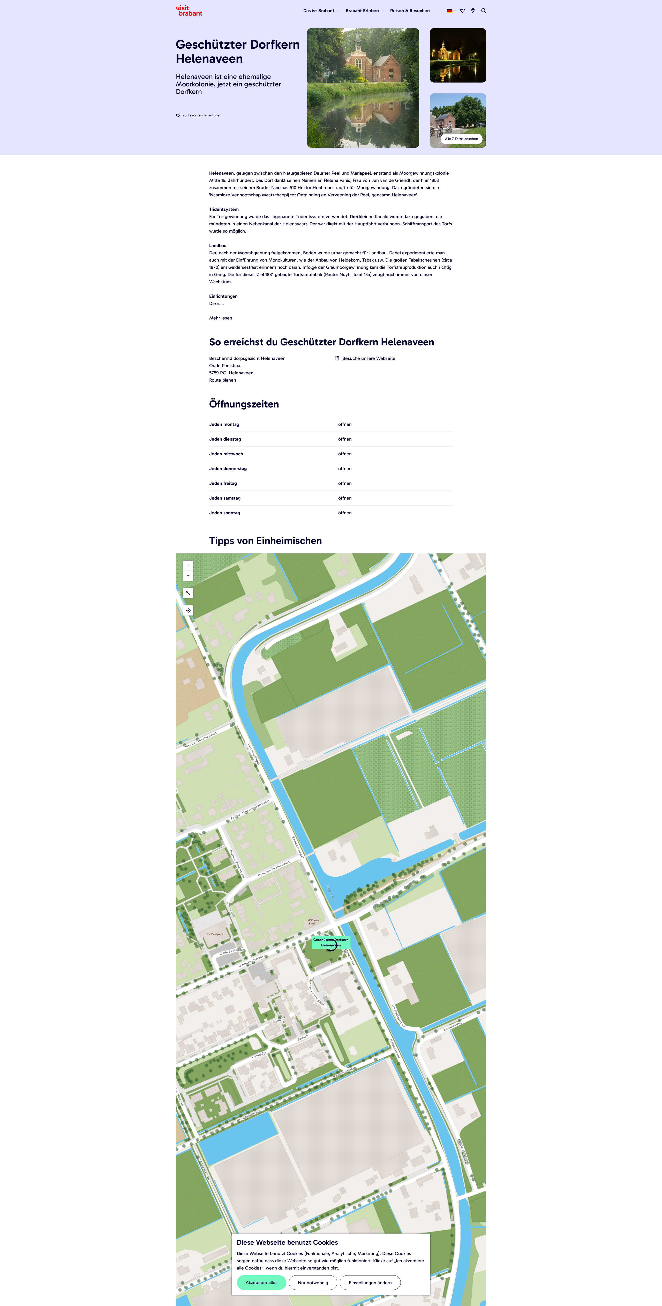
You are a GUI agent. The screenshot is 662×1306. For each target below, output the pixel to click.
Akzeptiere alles (261, 1282)
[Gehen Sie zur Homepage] (192, 10)
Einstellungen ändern (370, 1283)
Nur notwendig (313, 1283)
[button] (331, 945)
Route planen (222, 380)
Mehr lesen (220, 318)
